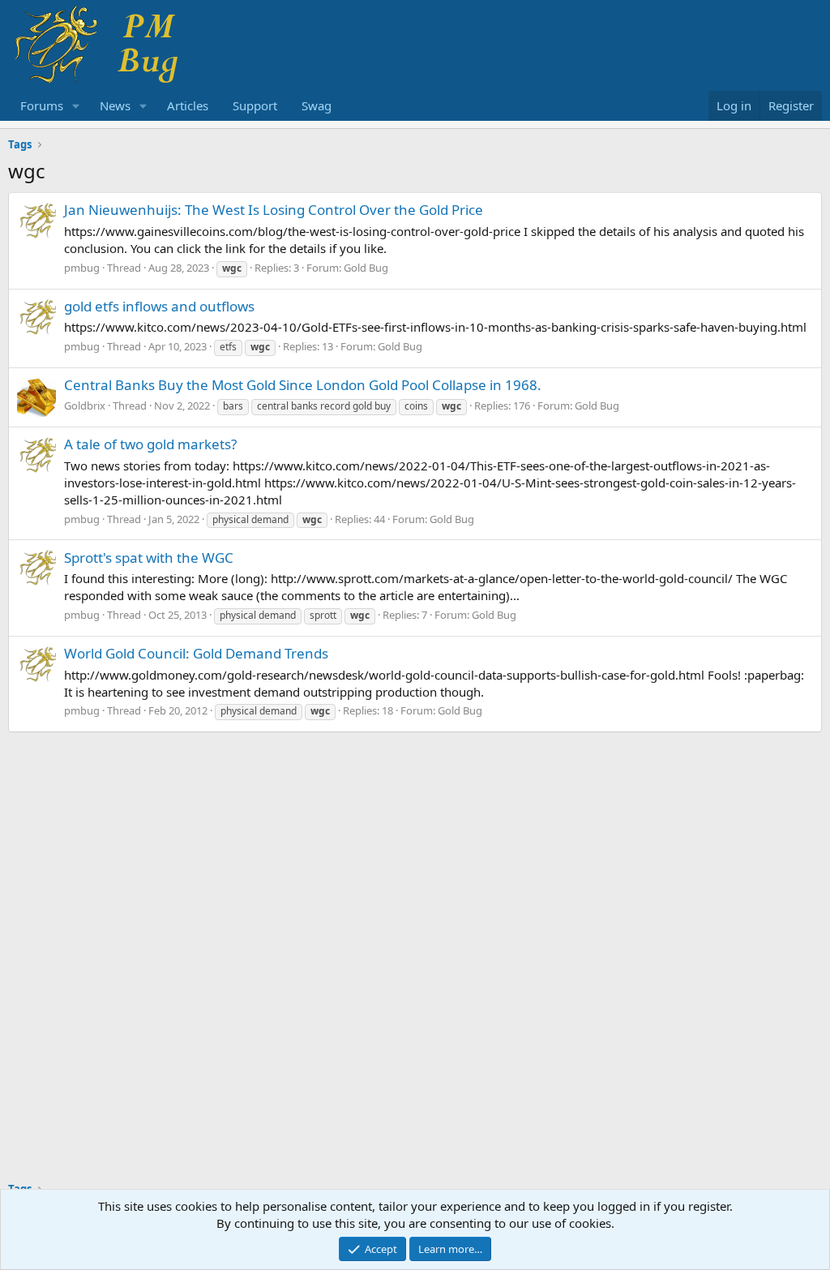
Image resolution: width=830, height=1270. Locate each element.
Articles (187, 105)
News (115, 105)
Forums (41, 105)
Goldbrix (84, 405)
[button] (76, 106)
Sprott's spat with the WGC (148, 557)
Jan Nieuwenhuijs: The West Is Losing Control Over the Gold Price (273, 209)
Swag (317, 105)
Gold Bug (366, 267)
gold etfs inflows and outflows (159, 306)
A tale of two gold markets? (150, 444)
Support (255, 105)
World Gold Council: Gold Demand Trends (196, 653)
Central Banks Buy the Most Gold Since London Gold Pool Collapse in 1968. (302, 384)
